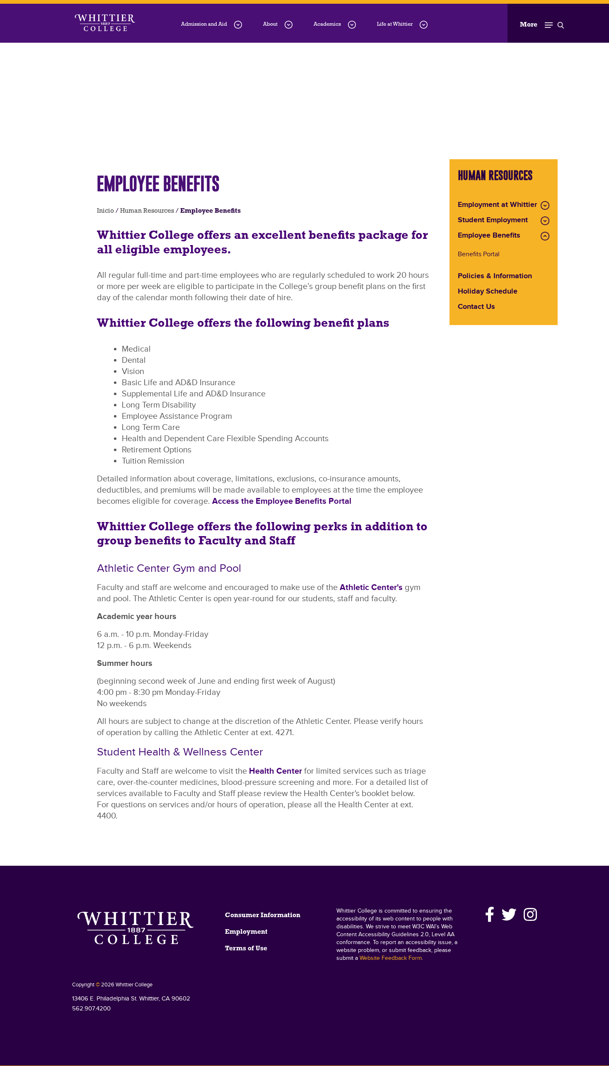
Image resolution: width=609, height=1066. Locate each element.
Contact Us (476, 307)
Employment (246, 932)
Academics (327, 24)
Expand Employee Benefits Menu (545, 236)
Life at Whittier (395, 24)
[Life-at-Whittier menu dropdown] (423, 24)
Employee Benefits (489, 236)
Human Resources (147, 211)
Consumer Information (262, 915)
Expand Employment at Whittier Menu (545, 205)
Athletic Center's (371, 587)
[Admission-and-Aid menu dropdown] (238, 24)
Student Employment (493, 220)
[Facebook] (490, 914)
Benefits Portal (479, 254)
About (270, 24)
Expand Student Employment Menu (545, 220)
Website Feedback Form (391, 958)
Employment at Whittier (497, 205)
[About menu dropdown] (288, 24)
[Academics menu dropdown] (352, 24)
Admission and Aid (204, 24)
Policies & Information (495, 276)
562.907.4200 (91, 1008)
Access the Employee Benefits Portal (281, 501)
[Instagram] (529, 914)
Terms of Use (246, 948)
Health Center (275, 771)
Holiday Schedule (487, 292)
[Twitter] (509, 914)
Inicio (105, 211)
